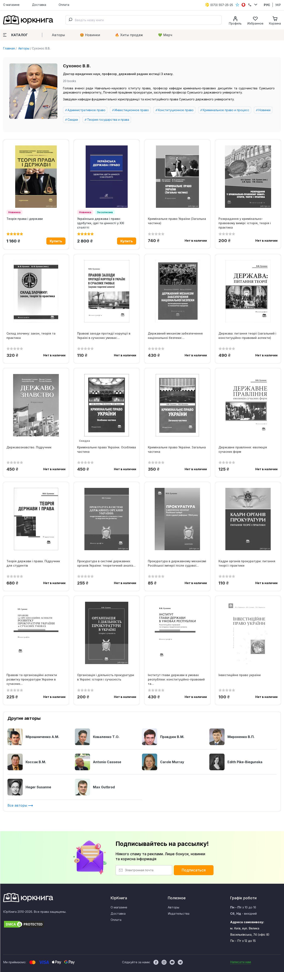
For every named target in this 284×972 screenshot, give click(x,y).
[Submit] (70, 20)
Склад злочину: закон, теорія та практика (31, 336)
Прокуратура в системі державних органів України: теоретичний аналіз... (106, 563)
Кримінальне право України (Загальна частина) (177, 221)
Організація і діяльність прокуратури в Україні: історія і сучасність (105, 677)
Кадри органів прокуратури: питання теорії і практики (247, 563)
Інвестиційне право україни (240, 675)
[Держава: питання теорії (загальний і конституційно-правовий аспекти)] (248, 291)
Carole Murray (172, 762)
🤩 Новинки (90, 35)
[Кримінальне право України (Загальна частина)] (177, 176)
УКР (278, 5)
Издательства (178, 913)
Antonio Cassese (107, 762)
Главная (9, 48)
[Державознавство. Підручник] (35, 405)
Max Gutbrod (104, 787)
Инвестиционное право (132, 110)
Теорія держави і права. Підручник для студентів (33, 563)
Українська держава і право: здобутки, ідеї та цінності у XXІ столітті (100, 223)
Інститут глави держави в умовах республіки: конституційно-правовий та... (176, 679)
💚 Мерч (165, 35)
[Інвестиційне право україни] (248, 633)
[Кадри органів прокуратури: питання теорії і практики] (248, 519)
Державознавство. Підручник (29, 447)
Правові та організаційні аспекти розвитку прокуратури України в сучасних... (31, 679)
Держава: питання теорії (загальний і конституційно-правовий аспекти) (247, 336)
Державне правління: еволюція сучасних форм (243, 449)
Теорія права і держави (24, 218)
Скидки (73, 119)
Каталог (19, 35)
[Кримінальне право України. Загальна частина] (177, 405)
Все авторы (17, 805)
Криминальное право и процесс (226, 110)
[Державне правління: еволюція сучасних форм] (248, 405)
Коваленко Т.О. (106, 737)
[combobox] (143, 20)
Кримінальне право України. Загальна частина (177, 449)
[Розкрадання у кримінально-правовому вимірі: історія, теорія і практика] (248, 176)
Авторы (58, 35)
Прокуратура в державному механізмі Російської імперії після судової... (177, 563)
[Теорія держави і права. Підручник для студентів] (35, 519)
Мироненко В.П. (241, 737)
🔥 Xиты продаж (129, 35)
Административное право (86, 110)
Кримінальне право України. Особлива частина (106, 449)
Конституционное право (176, 110)
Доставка (39, 4)
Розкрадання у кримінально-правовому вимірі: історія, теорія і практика (245, 223)
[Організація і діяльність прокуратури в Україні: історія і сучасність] (106, 633)
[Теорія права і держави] (35, 176)
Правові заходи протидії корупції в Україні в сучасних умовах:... (103, 336)
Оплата (64, 4)
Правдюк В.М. (172, 737)
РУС (267, 5)
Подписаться (194, 870)
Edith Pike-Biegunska (244, 762)
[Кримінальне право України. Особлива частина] (106, 405)
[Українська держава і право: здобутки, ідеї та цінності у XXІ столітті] (106, 176)
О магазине (11, 4)
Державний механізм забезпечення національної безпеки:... (175, 336)
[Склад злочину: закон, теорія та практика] (35, 291)
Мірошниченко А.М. (42, 737)
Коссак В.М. (36, 762)
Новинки (264, 110)
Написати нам (240, 962)
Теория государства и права (108, 119)
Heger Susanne (38, 787)
